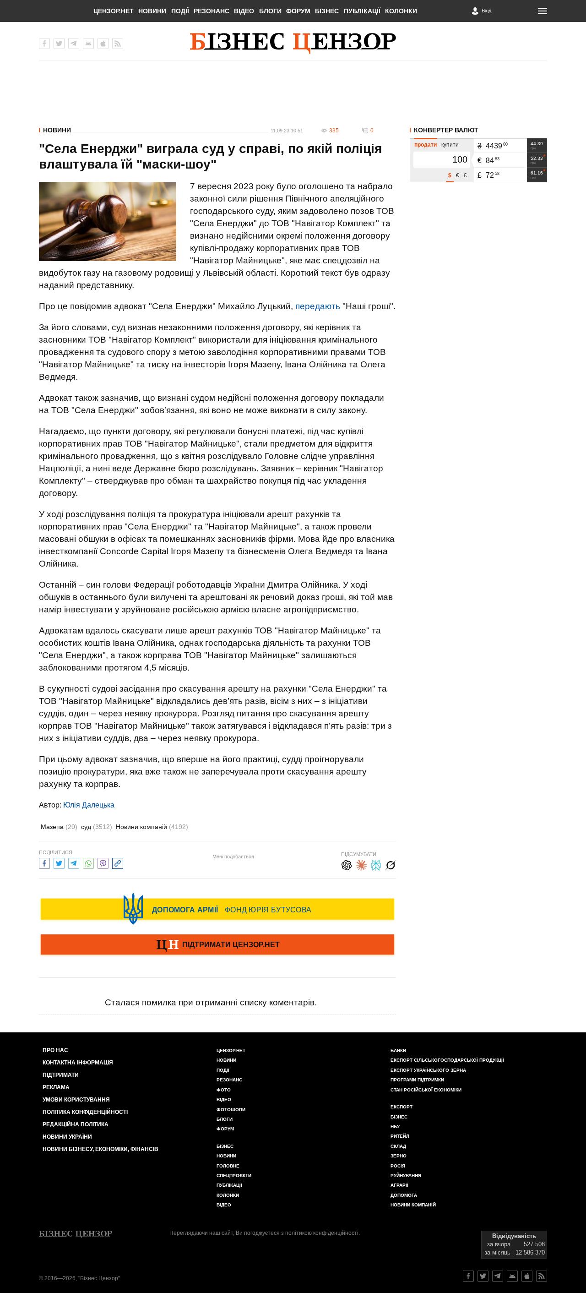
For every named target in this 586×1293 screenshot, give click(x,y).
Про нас (55, 1050)
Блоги (270, 11)
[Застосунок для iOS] (103, 43)
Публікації (362, 11)
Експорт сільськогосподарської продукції (447, 1060)
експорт (401, 1106)
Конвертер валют (446, 130)
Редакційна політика (76, 1124)
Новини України (67, 1137)
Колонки (401, 11)
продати (425, 145)
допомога (404, 1195)
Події (180, 11)
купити (450, 145)
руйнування (406, 1175)
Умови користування (76, 1100)
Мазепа (59, 826)
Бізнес (327, 11)
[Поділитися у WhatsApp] (88, 862)
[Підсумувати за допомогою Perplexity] (375, 864)
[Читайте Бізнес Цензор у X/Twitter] (482, 1276)
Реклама (56, 1087)
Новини (152, 11)
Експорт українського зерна (428, 1070)
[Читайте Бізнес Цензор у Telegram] (497, 1276)
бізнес (399, 1116)
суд (96, 826)
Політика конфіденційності (85, 1112)
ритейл (400, 1136)
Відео (244, 11)
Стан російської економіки (426, 1089)
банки (398, 1050)
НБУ (395, 1126)
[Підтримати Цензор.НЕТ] (217, 945)
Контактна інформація (78, 1062)
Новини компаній (152, 826)
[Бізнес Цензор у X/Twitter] (59, 43)
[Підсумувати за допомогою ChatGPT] (346, 864)
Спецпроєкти (234, 1175)
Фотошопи (231, 1109)
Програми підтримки (417, 1079)
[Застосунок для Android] (88, 43)
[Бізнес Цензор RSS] (117, 43)
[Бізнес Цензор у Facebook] (44, 43)
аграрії (399, 1185)
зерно (399, 1155)
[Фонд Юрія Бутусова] (217, 909)
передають (317, 306)
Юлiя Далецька (88, 805)
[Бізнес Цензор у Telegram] (73, 43)
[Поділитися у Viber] (103, 862)
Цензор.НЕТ (113, 11)
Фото (224, 1089)
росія (398, 1165)
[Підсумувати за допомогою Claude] (361, 864)
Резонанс (211, 11)
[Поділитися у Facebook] (44, 862)
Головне (228, 1165)
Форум (298, 11)
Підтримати (61, 1075)
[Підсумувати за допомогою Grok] (390, 864)
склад (398, 1146)
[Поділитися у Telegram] (73, 862)
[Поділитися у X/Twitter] (59, 862)
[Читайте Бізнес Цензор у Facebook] (468, 1276)
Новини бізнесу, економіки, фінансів (100, 1149)
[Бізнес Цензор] (293, 43)
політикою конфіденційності (321, 1233)
